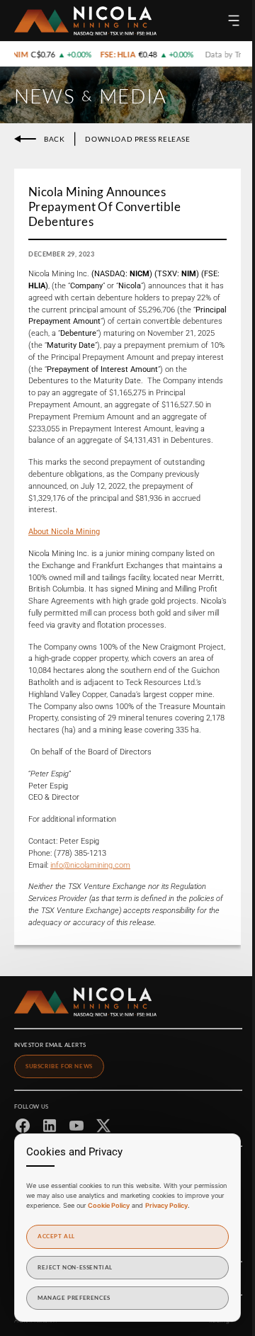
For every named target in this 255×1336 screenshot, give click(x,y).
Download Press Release (137, 139)
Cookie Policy (109, 1205)
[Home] (85, 20)
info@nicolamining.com (90, 865)
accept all (56, 1236)
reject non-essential (75, 1267)
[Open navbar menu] (234, 20)
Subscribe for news (59, 1066)
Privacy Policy (166, 1205)
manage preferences (74, 1297)
